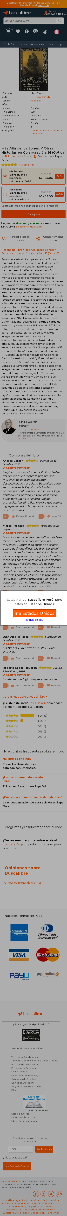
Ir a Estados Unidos (34, 613)
